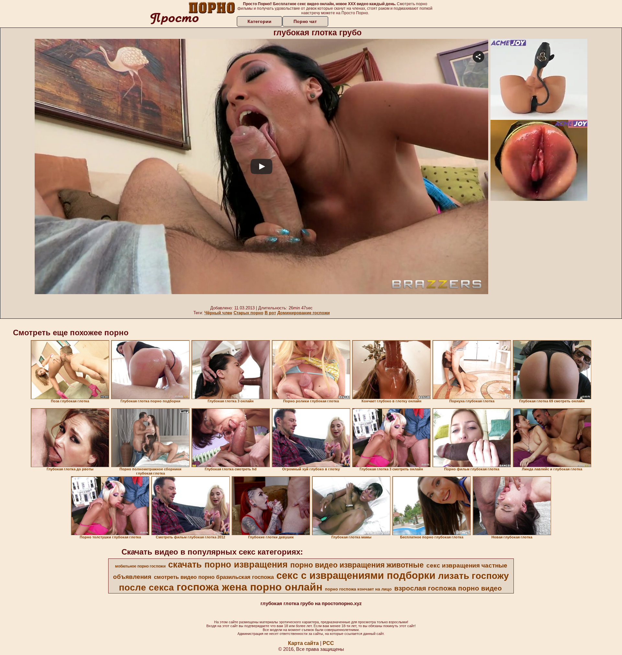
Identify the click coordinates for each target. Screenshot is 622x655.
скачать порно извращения (228, 564)
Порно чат (305, 21)
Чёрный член (218, 312)
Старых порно (248, 312)
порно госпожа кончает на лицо (358, 589)
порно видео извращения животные (357, 565)
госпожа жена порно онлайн (249, 587)
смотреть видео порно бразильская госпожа (214, 577)
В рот (270, 312)
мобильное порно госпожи (140, 566)
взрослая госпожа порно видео (448, 588)
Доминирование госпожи (303, 312)
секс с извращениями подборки (355, 575)
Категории (259, 21)
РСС (328, 643)
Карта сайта (303, 643)
